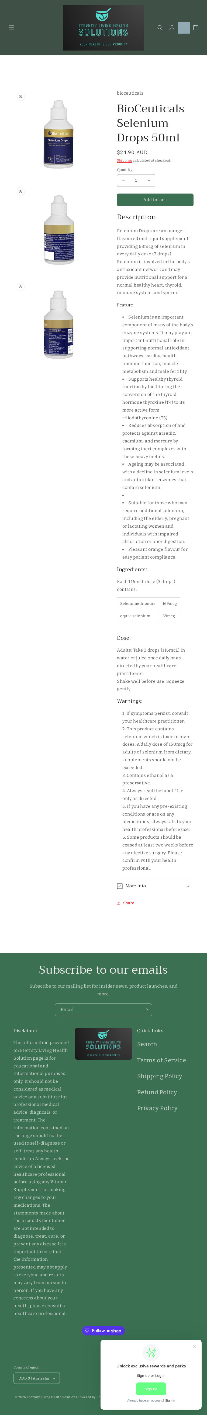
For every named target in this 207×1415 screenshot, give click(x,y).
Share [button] (128, 903)
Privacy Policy (157, 1108)
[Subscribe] (146, 1009)
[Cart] (196, 28)
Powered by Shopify (93, 1397)
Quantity (124, 170)
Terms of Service (161, 1060)
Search (147, 1044)
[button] (11, 28)
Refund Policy (157, 1092)
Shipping (124, 160)
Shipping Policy (159, 1076)
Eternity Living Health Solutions (52, 1397)
